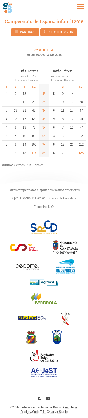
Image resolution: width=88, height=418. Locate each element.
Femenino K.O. (44, 207)
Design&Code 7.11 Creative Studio (44, 412)
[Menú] (80, 6)
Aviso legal (69, 407)
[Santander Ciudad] (44, 285)
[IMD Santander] (65, 272)
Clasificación (61, 32)
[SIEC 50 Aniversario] (32, 319)
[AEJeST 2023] (44, 376)
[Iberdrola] (44, 304)
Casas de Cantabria (62, 198)
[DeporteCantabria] (27, 272)
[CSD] (24, 250)
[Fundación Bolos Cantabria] (44, 360)
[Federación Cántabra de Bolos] (65, 324)
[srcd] (44, 233)
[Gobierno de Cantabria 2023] (65, 253)
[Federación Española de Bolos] (31, 343)
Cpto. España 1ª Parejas (29, 198)
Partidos (27, 32)
